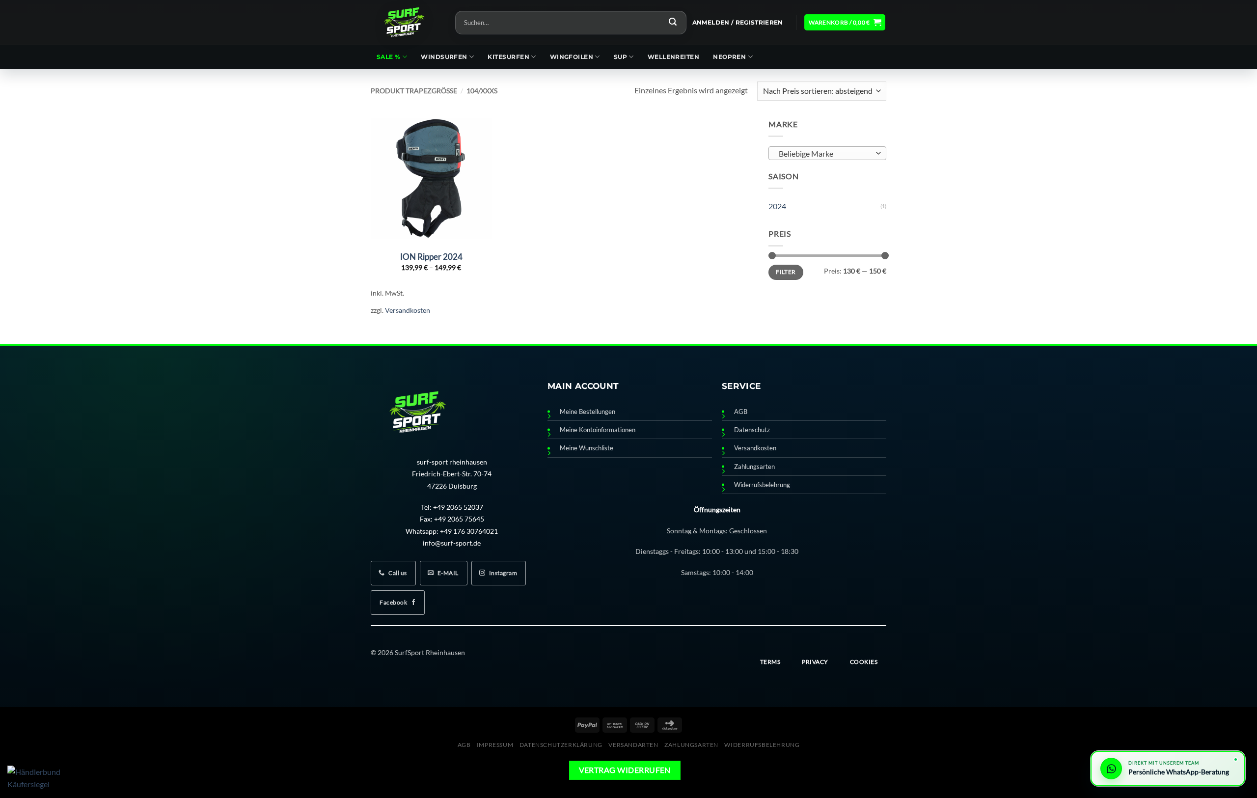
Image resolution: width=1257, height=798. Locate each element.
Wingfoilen (572, 56)
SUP (620, 56)
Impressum (495, 744)
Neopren (729, 56)
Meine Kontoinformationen (597, 430)
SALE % (389, 56)
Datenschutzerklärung (560, 744)
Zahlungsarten (754, 466)
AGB (740, 411)
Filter (785, 271)
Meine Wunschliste (586, 448)
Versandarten (633, 744)
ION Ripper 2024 (431, 256)
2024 (777, 206)
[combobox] (827, 153)
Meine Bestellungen (587, 411)
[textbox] (825, 154)
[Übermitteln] (672, 22)
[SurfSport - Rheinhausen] (405, 22)
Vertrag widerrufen (625, 770)
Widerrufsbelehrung (762, 485)
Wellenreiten (673, 56)
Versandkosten (407, 310)
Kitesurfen (508, 56)
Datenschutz (752, 430)
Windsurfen (444, 56)
